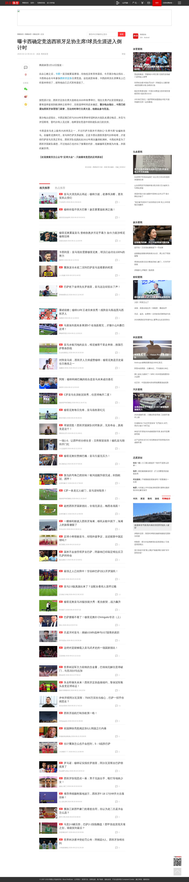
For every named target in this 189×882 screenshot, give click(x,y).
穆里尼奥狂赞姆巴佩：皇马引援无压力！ (87, 456)
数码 (150, 499)
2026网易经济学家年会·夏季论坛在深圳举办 (152, 320)
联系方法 (85, 879)
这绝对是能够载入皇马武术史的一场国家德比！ (91, 647)
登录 (157, 3)
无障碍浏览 (41, 3)
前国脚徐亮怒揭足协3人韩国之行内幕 (85, 728)
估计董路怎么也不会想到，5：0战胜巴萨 (87, 743)
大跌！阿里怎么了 (141, 302)
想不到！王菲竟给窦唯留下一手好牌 (148, 248)
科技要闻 (137, 337)
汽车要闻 (137, 389)
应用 (32, 3)
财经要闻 (137, 277)
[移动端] (117, 3)
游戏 (157, 499)
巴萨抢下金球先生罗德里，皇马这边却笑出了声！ (92, 286)
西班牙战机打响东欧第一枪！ (80, 713)
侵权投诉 (146, 879)
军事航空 (166, 499)
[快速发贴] (26, 67)
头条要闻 (137, 152)
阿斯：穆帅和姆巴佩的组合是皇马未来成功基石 (86, 379)
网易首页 (25, 3)
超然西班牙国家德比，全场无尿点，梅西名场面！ (92, 505)
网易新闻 (143, 34)
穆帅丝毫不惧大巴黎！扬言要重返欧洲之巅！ (89, 209)
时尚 (135, 499)
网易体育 (28, 34)
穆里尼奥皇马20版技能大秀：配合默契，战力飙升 (92, 601)
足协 (69, 78)
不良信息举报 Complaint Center (123, 879)
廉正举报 (139, 879)
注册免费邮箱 (167, 3)
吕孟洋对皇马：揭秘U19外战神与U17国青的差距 (91, 632)
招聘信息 (92, 879)
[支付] (143, 3)
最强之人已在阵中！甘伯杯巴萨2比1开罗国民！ (91, 571)
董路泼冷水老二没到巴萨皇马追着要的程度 (88, 267)
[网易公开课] (125, 3)
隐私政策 (108, 879)
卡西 (58, 74)
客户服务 (100, 879)
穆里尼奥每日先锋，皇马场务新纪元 (84, 410)
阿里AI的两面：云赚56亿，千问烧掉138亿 (151, 368)
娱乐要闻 (137, 222)
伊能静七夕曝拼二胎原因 (144, 270)
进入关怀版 (51, 3)
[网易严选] (135, 3)
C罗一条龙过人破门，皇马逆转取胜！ (85, 490)
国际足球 (36, 34)
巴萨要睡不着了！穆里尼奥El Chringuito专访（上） (93, 617)
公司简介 (77, 879)
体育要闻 (137, 49)
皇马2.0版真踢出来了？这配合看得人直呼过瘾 (90, 586)
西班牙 (63, 78)
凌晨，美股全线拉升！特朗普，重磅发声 (150, 308)
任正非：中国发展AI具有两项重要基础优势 (151, 383)
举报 (123, 54)
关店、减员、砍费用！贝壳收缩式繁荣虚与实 (152, 314)
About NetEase (67, 879)
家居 (143, 499)
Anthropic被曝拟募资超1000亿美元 (148, 363)
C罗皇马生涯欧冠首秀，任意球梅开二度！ (88, 394)
